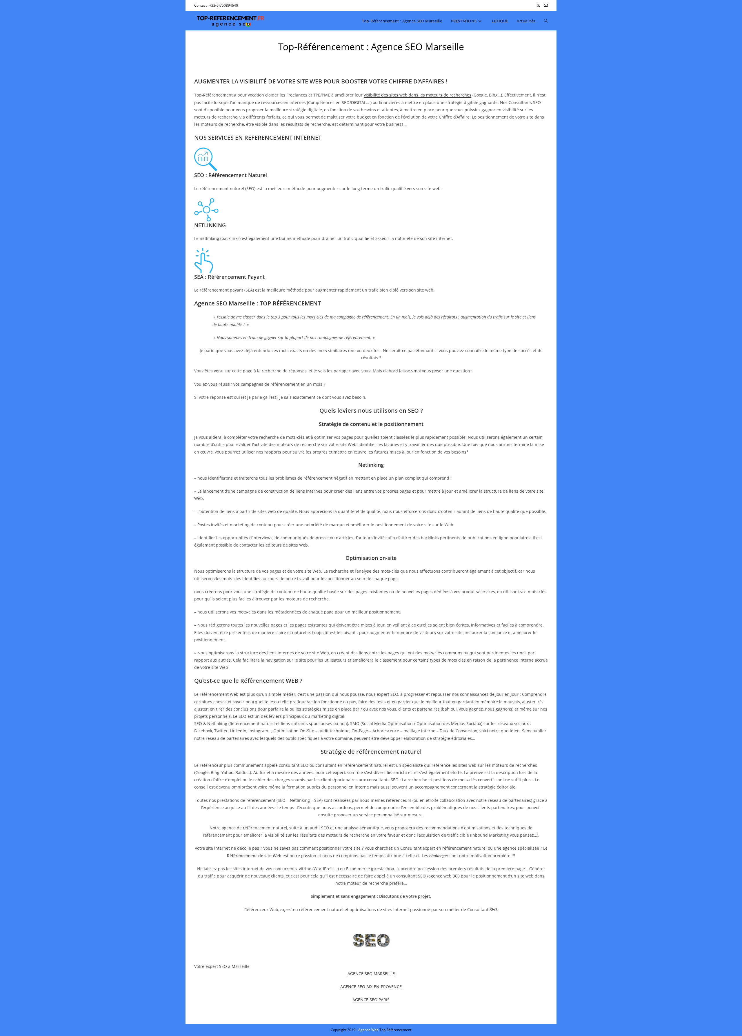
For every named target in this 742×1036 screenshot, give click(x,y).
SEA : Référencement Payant (229, 276)
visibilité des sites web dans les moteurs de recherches (417, 95)
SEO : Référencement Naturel (230, 175)
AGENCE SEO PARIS (371, 999)
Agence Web (368, 1029)
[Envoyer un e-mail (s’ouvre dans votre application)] (545, 5)
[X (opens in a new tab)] (538, 5)
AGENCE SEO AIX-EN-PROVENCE (371, 986)
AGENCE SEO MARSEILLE (371, 973)
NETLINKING (210, 225)
